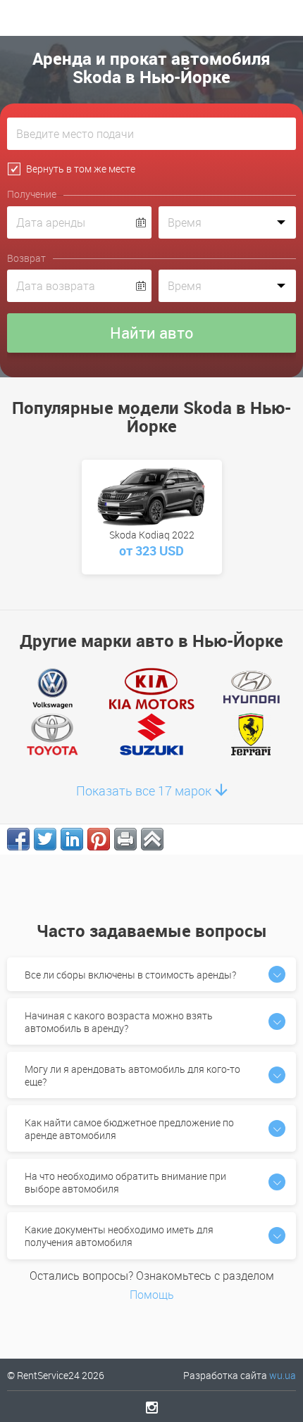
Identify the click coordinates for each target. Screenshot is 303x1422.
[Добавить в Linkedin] (72, 839)
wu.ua (282, 1375)
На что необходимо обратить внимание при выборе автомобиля (125, 1182)
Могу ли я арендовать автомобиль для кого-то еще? (132, 1075)
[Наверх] (152, 839)
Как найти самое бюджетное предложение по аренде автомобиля (129, 1129)
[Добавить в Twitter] (45, 839)
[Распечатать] (125, 839)
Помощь (152, 1294)
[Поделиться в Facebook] (18, 839)
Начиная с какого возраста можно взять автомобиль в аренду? (119, 1022)
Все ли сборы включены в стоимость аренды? (130, 974)
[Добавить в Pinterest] (98, 839)
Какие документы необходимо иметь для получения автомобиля (119, 1236)
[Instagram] (152, 1407)
